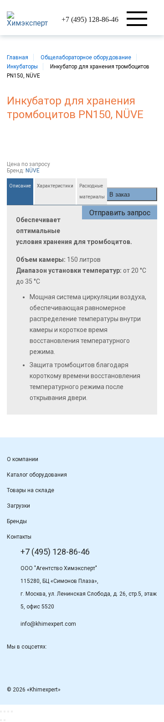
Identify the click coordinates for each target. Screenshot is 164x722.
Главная (17, 57)
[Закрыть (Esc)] (1, 711)
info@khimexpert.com (48, 624)
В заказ (119, 194)
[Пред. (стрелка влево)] (1, 720)
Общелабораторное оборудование (86, 57)
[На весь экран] (8, 711)
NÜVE (33, 170)
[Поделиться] (4, 711)
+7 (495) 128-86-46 (90, 19)
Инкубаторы (22, 66)
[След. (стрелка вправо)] (4, 720)
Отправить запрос (119, 212)
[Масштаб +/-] (12, 711)
